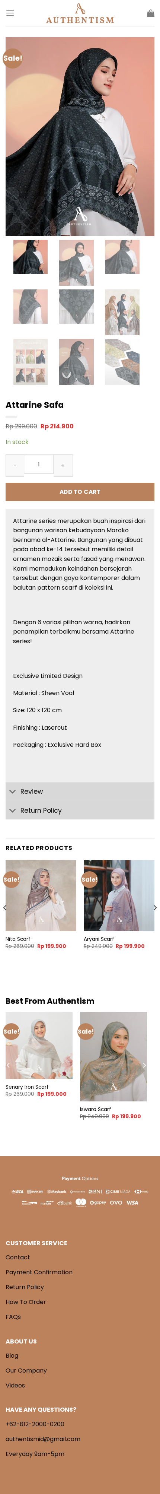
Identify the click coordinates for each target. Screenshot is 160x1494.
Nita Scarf (18, 939)
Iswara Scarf (95, 1109)
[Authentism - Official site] (80, 13)
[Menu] (10, 13)
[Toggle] (13, 792)
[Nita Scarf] (41, 895)
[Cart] (150, 13)
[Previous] (5, 922)
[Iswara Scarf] (113, 1056)
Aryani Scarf (99, 939)
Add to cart (80, 492)
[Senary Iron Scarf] (39, 1045)
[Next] (155, 922)
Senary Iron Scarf (27, 1087)
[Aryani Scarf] (119, 895)
